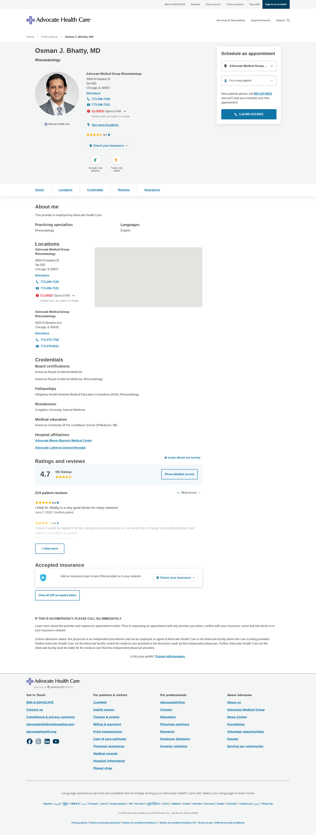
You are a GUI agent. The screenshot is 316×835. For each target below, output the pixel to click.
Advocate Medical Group (246, 709)
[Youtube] (56, 742)
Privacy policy (79, 822)
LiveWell (100, 702)
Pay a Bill (254, 4)
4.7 (105, 134)
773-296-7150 (101, 99)
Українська (246, 803)
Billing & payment (107, 724)
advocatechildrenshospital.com (50, 724)
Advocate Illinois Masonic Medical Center (63, 440)
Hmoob (139, 803)
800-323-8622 (263, 93)
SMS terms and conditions (229, 822)
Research (167, 731)
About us (234, 702)
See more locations (105, 125)
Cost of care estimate (109, 739)
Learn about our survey (184, 457)
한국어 (166, 803)
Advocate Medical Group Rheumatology (114, 73)
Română (197, 803)
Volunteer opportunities (245, 731)
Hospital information (109, 761)
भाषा (130, 803)
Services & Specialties (231, 20)
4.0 (54, 523)
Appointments (260, 20)
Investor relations (173, 746)
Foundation (236, 724)
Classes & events (106, 717)
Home (30, 36)
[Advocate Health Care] (59, 20)
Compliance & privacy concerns (50, 717)
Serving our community (245, 746)
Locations (65, 189)
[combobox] (248, 81)
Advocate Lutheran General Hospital (60, 447)
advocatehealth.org (41, 731)
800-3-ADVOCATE (175, 4)
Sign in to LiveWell (276, 4)
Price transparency (107, 731)
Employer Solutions (175, 739)
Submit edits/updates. (170, 656)
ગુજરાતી (104, 803)
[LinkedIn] (47, 742)
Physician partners (174, 724)
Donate (232, 739)
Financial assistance (108, 746)
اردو (257, 803)
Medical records (105, 753)
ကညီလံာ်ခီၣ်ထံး (153, 803)
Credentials (95, 189)
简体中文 (75, 803)
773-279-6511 (50, 346)
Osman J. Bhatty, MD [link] (79, 36)
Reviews (124, 189)
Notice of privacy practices (105, 822)
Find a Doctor (213, 4)
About (39, 189)
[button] (248, 66)
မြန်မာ (66, 803)
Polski (186, 803)
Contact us (34, 709)
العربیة (58, 803)
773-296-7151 (101, 104)
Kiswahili (232, 803)
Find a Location (235, 4)
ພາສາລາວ (176, 803)
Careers (166, 709)
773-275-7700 (50, 339)
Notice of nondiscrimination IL (140, 822)
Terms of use (205, 822)
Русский (209, 803)
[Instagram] (38, 742)
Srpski (220, 803)
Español (195, 4)
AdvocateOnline (172, 702)
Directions (93, 93)
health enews (103, 709)
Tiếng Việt (267, 803)
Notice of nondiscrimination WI (178, 822)
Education (168, 717)
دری (84, 803)
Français (93, 803)
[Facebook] (30, 742)
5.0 (54, 502)
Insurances (152, 189)
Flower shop (102, 768)
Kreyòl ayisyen (118, 803)
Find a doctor (49, 36)
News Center (237, 717)
